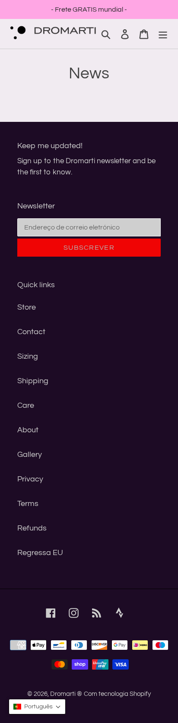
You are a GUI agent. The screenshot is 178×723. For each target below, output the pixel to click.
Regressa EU (40, 553)
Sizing (27, 356)
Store (26, 307)
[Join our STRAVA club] (123, 617)
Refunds (32, 528)
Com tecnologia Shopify (117, 694)
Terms (27, 504)
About (27, 430)
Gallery (29, 454)
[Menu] (162, 34)
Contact (31, 332)
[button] (37, 706)
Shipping (32, 381)
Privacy (30, 479)
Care (25, 405)
